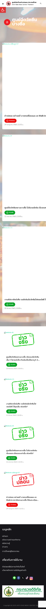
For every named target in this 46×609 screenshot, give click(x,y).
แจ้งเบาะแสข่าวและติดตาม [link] (11, 539)
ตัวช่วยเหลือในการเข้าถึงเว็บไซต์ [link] (13, 566)
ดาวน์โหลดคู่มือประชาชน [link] (10, 551)
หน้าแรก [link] (5, 536)
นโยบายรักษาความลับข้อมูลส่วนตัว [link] (14, 570)
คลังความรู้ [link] (6, 543)
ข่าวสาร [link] (5, 546)
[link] (3, 10)
